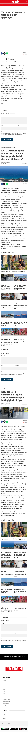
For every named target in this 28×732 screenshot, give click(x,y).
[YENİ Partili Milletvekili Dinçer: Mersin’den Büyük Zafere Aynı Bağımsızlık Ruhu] (20, 297)
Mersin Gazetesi (6, 699)
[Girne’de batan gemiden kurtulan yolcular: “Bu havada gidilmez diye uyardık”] (20, 278)
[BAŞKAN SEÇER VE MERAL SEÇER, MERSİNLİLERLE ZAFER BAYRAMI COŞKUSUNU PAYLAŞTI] (7, 333)
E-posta (17, 125)
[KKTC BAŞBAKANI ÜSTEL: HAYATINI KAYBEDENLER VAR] (20, 315)
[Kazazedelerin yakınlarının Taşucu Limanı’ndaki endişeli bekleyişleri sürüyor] (7, 278)
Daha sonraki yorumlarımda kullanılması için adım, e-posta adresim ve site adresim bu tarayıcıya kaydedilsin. (13, 134)
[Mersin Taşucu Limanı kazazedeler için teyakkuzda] (7, 315)
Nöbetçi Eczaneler (6, 701)
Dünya (4, 693)
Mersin (4, 680)
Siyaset (4, 687)
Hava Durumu (6, 703)
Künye (4, 714)
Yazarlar (4, 718)
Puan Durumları (6, 705)
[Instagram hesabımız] (24, 656)
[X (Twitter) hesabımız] (22, 656)
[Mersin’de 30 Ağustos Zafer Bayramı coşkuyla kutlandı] (20, 333)
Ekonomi (4, 684)
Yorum (3, 116)
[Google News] (24, 54)
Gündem (24, 163)
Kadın (4, 691)
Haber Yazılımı (16, 724)
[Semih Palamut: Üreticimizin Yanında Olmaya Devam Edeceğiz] (7, 297)
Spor (4, 689)
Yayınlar (4, 716)
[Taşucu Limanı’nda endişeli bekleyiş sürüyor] (14, 262)
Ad (2, 125)
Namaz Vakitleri (6, 707)
